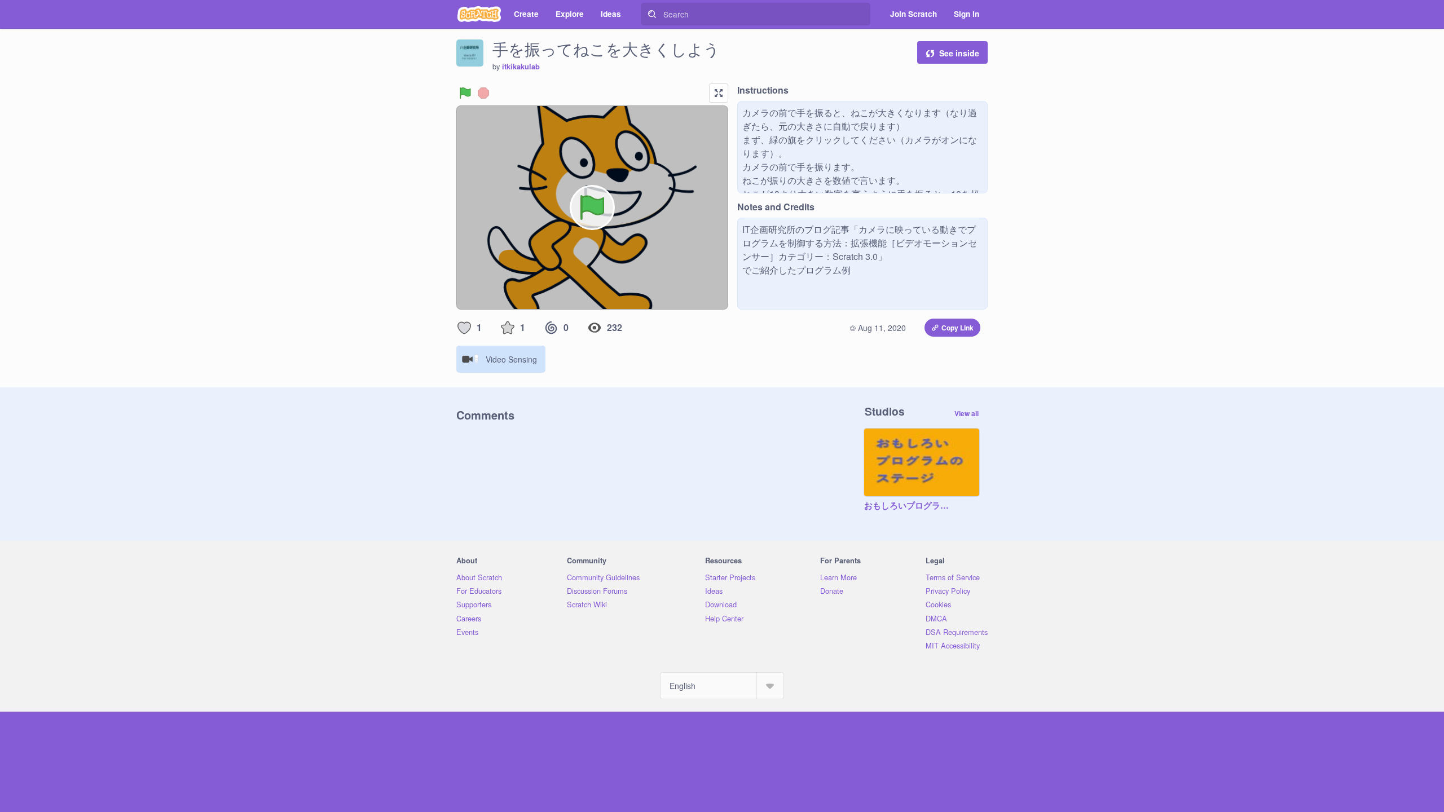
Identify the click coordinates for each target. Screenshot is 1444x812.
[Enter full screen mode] (718, 93)
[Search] (652, 14)
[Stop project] (483, 93)
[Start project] (465, 93)
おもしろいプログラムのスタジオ (910, 506)
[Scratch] (479, 14)
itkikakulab (521, 66)
